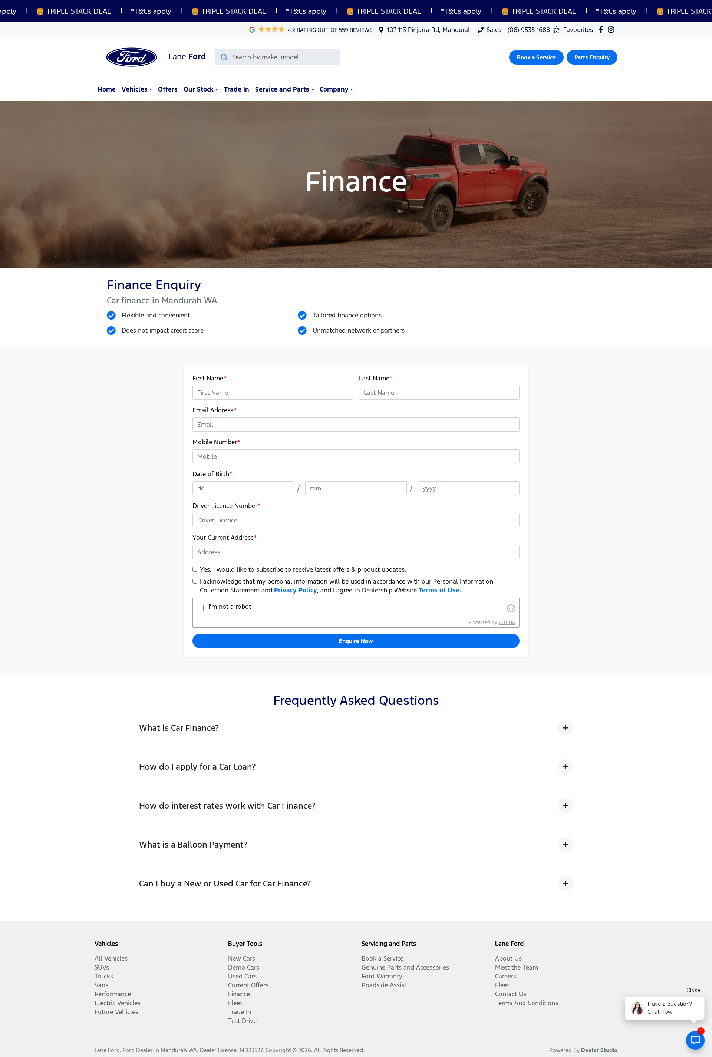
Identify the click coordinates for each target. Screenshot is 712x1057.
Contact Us (510, 994)
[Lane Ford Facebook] (602, 29)
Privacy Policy (295, 590)
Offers (168, 89)
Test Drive (242, 1021)
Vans (101, 985)
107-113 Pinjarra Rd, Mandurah (429, 30)
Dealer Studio (599, 1050)
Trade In (236, 89)
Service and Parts (282, 89)
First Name (209, 378)
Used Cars (242, 976)
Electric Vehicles (118, 1003)
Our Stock (199, 89)
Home (107, 89)
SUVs (102, 967)
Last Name (376, 378)
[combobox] (277, 57)
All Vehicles (111, 958)
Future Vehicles (116, 1012)
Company (334, 89)
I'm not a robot (229, 606)
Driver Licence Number (226, 506)
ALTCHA (507, 622)
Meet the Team (516, 967)
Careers (505, 976)
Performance (113, 994)
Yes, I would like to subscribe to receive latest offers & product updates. (303, 569)
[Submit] (223, 57)
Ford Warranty (382, 976)
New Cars (241, 958)
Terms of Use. (440, 590)
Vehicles (135, 89)
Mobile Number (216, 442)
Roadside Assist (384, 985)
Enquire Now (356, 640)
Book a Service (536, 57)
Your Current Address (224, 538)
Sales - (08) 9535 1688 (518, 30)
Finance (239, 994)
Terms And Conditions (526, 1003)
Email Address (214, 410)
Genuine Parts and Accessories (405, 967)
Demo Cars (243, 967)
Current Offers (248, 985)
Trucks (104, 976)
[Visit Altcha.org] (511, 608)
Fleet (235, 1003)
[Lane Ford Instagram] (612, 29)
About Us (508, 958)
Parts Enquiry (592, 57)
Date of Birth (212, 474)
